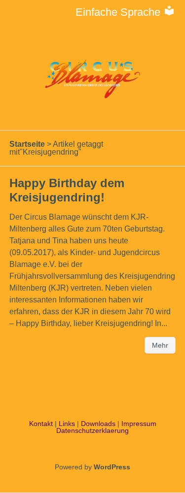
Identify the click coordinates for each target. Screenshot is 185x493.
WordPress (112, 467)
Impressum (138, 423)
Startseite (27, 144)
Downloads (98, 423)
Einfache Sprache (119, 12)
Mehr (160, 345)
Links (67, 423)
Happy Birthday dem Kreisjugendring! (66, 190)
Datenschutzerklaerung (92, 430)
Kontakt (41, 423)
